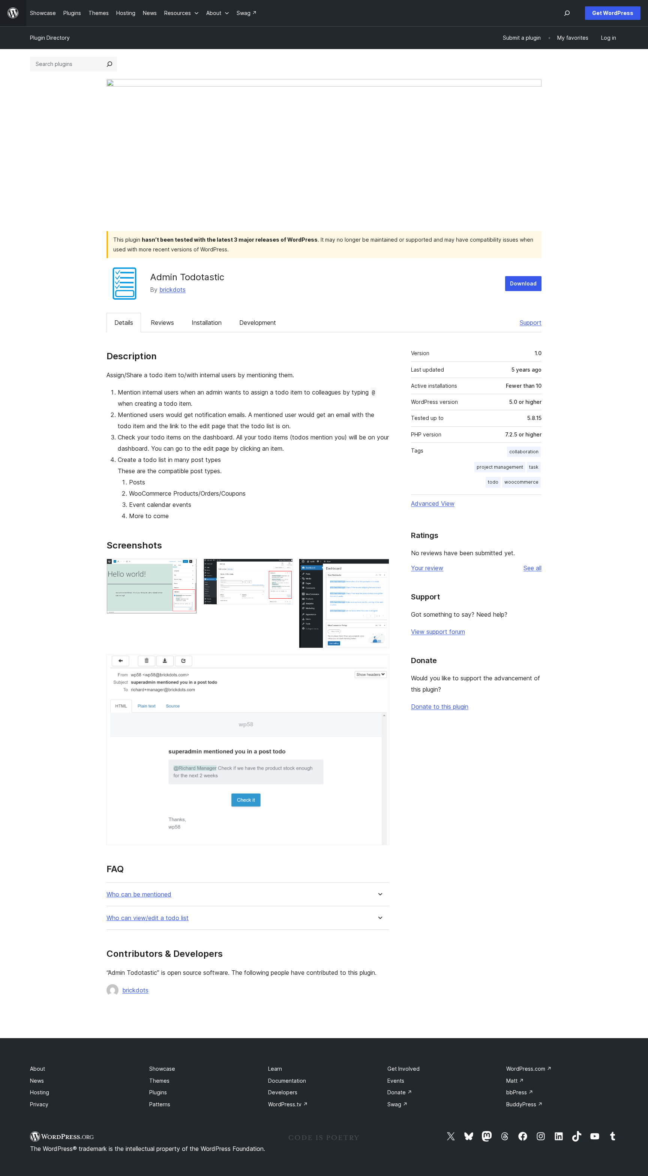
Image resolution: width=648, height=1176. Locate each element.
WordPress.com (529, 1068)
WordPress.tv (288, 1104)
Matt (515, 1080)
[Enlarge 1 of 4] (186, 568)
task (533, 467)
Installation (207, 322)
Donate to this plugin (439, 706)
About (37, 1068)
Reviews (162, 322)
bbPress (519, 1092)
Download (523, 283)
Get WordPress (612, 13)
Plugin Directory (50, 37)
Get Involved (403, 1068)
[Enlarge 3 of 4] (379, 568)
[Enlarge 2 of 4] (282, 568)
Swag (397, 1104)
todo (493, 482)
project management (500, 467)
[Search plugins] (109, 64)
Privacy (39, 1104)
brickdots (172, 289)
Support (531, 322)
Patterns (159, 1104)
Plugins (158, 1092)
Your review (427, 568)
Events (395, 1080)
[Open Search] (567, 13)
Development (257, 322)
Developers (282, 1092)
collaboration (523, 451)
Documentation (287, 1080)
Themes (159, 1080)
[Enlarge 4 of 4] (379, 664)
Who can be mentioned (138, 894)
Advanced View (432, 503)
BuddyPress (524, 1104)
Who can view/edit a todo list (147, 918)
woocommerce (521, 482)
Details (123, 322)
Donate (399, 1092)
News (37, 1080)
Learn (275, 1068)
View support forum (438, 631)
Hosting (39, 1092)
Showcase (162, 1068)
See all (533, 568)
